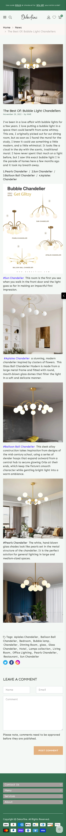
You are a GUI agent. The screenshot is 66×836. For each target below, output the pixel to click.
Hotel (22, 648)
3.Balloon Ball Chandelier (19, 175)
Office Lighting (22, 652)
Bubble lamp (41, 640)
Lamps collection (39, 648)
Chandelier (10, 644)
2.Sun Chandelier (42, 171)
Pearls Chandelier (16, 542)
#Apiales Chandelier (17, 358)
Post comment (48, 750)
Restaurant (11, 656)
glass (43, 644)
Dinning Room (28, 644)
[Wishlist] (54, 17)
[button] (10, 17)
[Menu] (4, 17)
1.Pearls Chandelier (15, 171)
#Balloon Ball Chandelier (19, 446)
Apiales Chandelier (26, 636)
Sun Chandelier (29, 656)
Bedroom (25, 640)
